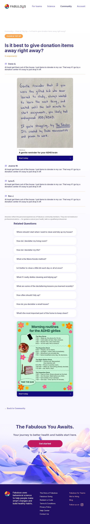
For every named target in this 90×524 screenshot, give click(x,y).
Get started (45, 443)
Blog (71, 500)
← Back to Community (15, 408)
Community (66, 6)
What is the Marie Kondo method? (31, 259)
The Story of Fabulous (49, 493)
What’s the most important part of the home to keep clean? (42, 313)
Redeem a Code (46, 500)
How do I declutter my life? (28, 250)
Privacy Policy (45, 507)
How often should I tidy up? (28, 295)
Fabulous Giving (46, 496)
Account (81, 6)
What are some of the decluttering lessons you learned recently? (45, 286)
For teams (37, 6)
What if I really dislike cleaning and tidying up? (37, 277)
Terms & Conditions (48, 503)
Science (51, 6)
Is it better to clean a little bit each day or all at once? (40, 268)
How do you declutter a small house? (33, 304)
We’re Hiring (74, 496)
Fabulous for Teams (77, 493)
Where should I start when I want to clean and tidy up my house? (45, 232)
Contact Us (44, 514)
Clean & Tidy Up (21, 31)
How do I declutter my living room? (32, 241)
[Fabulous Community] (15, 6)
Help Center (44, 510)
